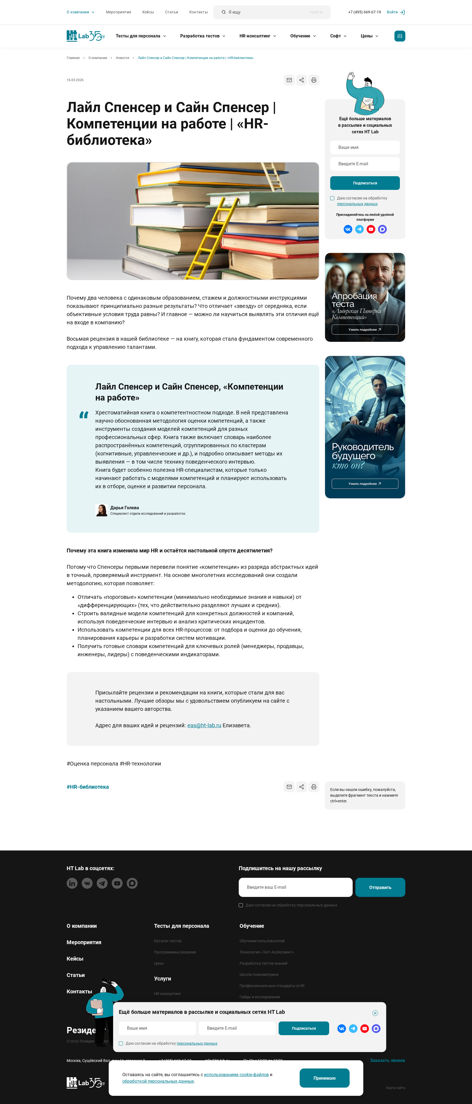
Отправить (380, 887)
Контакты (198, 12)
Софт (336, 36)
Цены (367, 36)
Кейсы (148, 12)
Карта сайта (395, 1088)
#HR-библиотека (88, 787)
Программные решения (175, 952)
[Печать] (313, 80)
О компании (78, 12)
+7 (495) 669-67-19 (364, 12)
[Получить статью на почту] (289, 80)
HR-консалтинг (256, 36)
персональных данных (357, 204)
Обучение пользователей (262, 941)
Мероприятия (118, 12)
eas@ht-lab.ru (204, 725)
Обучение (300, 36)
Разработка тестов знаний (263, 963)
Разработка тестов (200, 36)
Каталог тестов (167, 941)
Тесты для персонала (138, 36)
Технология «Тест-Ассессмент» (267, 952)
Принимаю (325, 1078)
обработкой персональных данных (158, 1081)
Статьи (171, 12)
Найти (316, 12)
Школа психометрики (259, 974)
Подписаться (365, 183)
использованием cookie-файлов (236, 1074)
